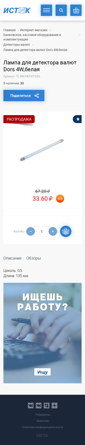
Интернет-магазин (33, 30)
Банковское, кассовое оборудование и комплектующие (32, 37)
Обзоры (33, 258)
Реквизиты (43, 414)
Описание (12, 258)
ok (46, 405)
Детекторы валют (16, 44)
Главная (9, 30)
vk (31, 405)
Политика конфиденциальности (42, 427)
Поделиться (20, 95)
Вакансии (42, 420)
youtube (54, 405)
